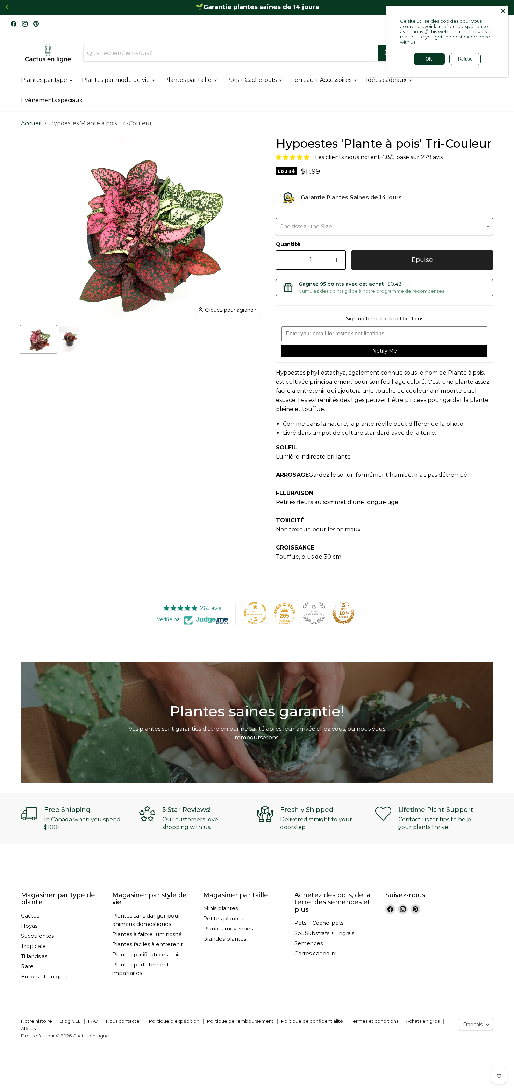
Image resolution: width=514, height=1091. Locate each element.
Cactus (30, 915)
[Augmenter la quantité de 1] (337, 260)
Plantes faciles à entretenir (147, 944)
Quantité (288, 244)
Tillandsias (34, 956)
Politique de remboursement (240, 1021)
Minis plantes (220, 908)
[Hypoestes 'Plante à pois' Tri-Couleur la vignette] (38, 339)
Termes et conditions (374, 1021)
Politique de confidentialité (312, 1021)
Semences (308, 943)
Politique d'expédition (174, 1021)
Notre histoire (36, 1021)
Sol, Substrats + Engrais (324, 933)
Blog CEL (70, 1021)
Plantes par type (45, 80)
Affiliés (28, 1028)
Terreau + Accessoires (322, 80)
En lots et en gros (44, 976)
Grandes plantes (224, 938)
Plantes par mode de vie (116, 80)
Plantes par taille (188, 80)
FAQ (93, 1021)
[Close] (503, 10)
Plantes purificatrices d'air (146, 954)
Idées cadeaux (387, 80)
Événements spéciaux (52, 100)
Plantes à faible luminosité (147, 934)
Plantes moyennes (228, 928)
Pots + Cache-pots (252, 80)
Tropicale (33, 946)
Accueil (31, 123)
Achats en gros (423, 1021)
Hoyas (29, 925)
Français (473, 1024)
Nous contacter (123, 1021)
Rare (27, 966)
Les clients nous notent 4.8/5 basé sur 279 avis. (379, 157)
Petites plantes (223, 918)
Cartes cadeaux (315, 953)
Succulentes (37, 936)
